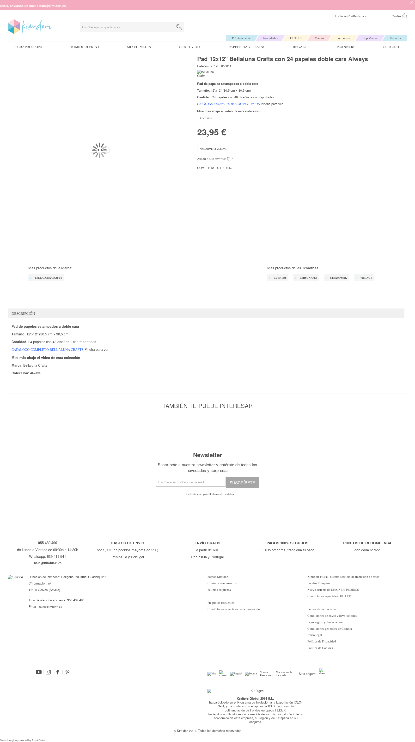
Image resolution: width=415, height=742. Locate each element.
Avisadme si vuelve (213, 149)
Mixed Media (139, 47)
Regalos (301, 47)
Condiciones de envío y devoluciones (332, 615)
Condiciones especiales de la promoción (234, 609)
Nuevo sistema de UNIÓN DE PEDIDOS (333, 589)
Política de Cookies (320, 648)
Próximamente (241, 38)
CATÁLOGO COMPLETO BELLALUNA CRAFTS (228, 104)
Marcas (319, 38)
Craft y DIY (190, 47)
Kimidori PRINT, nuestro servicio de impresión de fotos (343, 577)
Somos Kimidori (218, 577)
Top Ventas (370, 38)
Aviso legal (314, 635)
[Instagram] (48, 672)
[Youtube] (38, 672)
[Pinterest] (67, 672)
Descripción (23, 313)
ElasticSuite (38, 740)
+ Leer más (204, 118)
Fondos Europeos (318, 583)
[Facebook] (58, 672)
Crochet (391, 47)
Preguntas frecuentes (221, 602)
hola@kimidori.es (50, 607)
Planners (346, 47)
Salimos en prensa (219, 589)
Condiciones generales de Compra (329, 628)
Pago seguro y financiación (325, 622)
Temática (396, 38)
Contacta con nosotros (222, 583)
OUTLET (296, 38)
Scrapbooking (29, 47)
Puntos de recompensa (321, 609)
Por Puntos (343, 38)
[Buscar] (179, 27)
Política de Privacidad (321, 641)
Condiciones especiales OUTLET (329, 596)
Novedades (270, 38)
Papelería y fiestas (247, 47)
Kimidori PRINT (85, 47)
